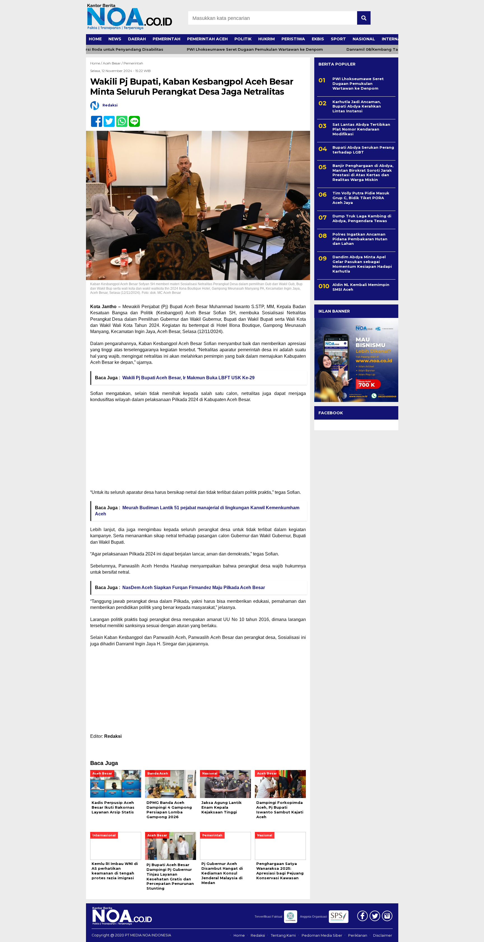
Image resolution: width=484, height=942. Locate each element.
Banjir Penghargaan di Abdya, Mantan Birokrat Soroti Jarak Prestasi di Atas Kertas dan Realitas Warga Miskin (363, 172)
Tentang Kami (283, 936)
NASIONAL (364, 38)
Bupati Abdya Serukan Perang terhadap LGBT (363, 149)
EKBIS (318, 38)
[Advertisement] (198, 448)
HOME (95, 38)
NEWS (114, 38)
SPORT (338, 38)
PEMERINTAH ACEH (207, 38)
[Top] (463, 934)
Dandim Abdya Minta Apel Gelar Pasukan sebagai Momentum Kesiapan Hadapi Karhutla (362, 264)
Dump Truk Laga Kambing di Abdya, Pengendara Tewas (361, 218)
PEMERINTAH (166, 38)
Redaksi (258, 936)
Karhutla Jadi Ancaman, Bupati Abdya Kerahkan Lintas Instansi (356, 106)
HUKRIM (266, 38)
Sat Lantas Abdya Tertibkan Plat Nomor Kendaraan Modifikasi (361, 129)
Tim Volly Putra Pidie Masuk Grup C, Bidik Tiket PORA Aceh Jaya (360, 198)
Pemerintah (133, 63)
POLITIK (243, 38)
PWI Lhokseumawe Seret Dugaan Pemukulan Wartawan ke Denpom (240, 49)
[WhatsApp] (119, 118)
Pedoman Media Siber (322, 936)
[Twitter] (106, 118)
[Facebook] (94, 118)
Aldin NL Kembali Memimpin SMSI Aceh (360, 287)
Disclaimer (382, 936)
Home (239, 936)
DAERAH (137, 38)
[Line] (132, 118)
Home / (96, 63)
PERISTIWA (293, 38)
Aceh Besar (112, 63)
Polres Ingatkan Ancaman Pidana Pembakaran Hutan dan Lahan (359, 239)
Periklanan (357, 936)
